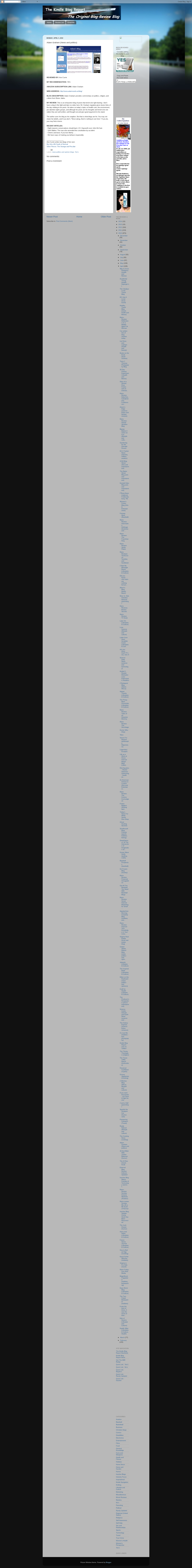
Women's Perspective (120, 1544)
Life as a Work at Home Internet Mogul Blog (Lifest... (123, 760)
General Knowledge (120, 1449)
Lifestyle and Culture (120, 1488)
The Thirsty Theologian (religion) (124, 1053)
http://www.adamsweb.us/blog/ (71, 91)
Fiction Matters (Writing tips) (123, 806)
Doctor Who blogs (124, 731)
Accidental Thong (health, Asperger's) (124, 282)
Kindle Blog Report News (120, 1356)
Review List (59, 22)
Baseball (119, 1422)
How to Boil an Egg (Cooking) (124, 1252)
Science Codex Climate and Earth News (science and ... (124, 1014)
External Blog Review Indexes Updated (123, 1171)
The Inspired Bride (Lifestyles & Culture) (124, 971)
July (121, 257)
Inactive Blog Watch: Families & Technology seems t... (124, 1182)
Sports (118, 1530)
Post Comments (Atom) (64, 221)
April (122, 266)
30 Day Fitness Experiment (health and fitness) (124, 374)
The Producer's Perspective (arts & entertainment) (124, 1001)
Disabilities (119, 1435)
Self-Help (119, 1523)
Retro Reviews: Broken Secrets (124, 608)
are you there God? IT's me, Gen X (124, 652)
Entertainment (121, 1440)
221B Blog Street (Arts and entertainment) (124, 464)
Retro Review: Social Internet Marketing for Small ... (124, 903)
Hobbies (119, 1462)
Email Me (71, 22)
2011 (120, 230)
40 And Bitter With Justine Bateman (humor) (124, 1154)
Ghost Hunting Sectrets (123, 824)
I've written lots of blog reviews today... (123, 334)
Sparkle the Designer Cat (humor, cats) (124, 1113)
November (124, 240)
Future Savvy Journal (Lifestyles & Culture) (124, 1243)
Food (118, 1446)
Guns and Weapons (119, 1454)
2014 (120, 221)
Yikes (121, 735)
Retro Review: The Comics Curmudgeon (124, 796)
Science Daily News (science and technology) (124, 663)
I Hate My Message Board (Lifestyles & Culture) (124, 569)
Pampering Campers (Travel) (124, 1121)
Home (49, 22)
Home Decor (120, 1464)
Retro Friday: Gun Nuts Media (124, 1271)
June (122, 260)
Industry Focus (121, 1477)
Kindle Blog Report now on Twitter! (124, 1045)
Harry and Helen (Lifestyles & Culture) (124, 1234)
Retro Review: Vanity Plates (123, 546)
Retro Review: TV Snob (124, 616)
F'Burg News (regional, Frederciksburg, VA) (124, 495)
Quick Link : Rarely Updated (121, 1375)
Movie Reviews (121, 1497)
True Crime (120, 1538)
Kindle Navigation (122, 1482)
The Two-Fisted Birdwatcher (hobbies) (124, 1300)
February (123, 1340)
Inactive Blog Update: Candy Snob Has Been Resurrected (124, 1217)
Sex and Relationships (120, 1526)
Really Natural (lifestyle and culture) (123, 1129)
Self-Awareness (121, 1520)
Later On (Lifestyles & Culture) (124, 622)
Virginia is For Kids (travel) (123, 1264)
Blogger (108, 1562)
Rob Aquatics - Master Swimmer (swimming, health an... (124, 772)
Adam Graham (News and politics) (124, 1145)
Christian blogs (121, 1430)
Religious (119, 1518)
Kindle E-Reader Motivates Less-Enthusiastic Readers (124, 676)
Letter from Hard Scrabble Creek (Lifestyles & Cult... (124, 642)
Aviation (119, 1419)
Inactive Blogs (121, 1474)
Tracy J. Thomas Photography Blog (124, 364)
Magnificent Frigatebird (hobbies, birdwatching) (124, 1280)
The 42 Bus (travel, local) (124, 1162)
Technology (120, 1533)
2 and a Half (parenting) (124, 1104)
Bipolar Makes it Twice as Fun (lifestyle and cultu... (124, 434)
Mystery (119, 1500)
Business (119, 1427)
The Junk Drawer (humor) (123, 1227)
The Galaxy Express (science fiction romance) (124, 1026)
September (124, 250)
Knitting (118, 1485)
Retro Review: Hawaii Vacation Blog (123, 422)
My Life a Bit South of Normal (57, 144)
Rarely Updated (121, 1510)
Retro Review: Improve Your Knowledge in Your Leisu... (124, 928)
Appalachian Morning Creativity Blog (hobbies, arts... (124, 915)
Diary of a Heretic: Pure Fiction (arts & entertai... (124, 386)
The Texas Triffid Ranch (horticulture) (124, 1061)
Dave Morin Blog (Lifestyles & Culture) (124, 1290)
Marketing (119, 1492)
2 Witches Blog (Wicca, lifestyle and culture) (123, 1085)
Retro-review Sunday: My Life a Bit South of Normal (124, 1205)
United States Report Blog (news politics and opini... (123, 953)
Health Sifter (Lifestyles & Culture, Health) (124, 1331)
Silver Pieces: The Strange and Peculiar (61, 146)
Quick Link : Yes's (122, 1364)
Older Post (106, 216)
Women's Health (122, 1541)
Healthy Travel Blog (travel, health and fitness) (124, 310)
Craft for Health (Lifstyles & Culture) (124, 991)
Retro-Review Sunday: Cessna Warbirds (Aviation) (124, 1194)
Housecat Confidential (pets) (124, 1069)
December (124, 236)
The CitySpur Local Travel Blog (124, 291)
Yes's (77, 152)
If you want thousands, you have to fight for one (124, 1096)
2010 (120, 233)
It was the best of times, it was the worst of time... (123, 1311)
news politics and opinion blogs (63, 152)
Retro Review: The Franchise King (124, 537)
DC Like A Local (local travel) (123, 300)
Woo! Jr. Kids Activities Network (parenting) (124, 599)
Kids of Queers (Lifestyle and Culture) (124, 1321)
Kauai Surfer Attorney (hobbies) (124, 1258)
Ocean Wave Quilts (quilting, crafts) (124, 855)
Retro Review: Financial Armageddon (124, 879)
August (123, 254)
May (122, 263)
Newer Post (52, 216)
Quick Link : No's (122, 1367)
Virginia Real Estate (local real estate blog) (124, 940)
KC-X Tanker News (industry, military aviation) (124, 454)
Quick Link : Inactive (120, 1379)
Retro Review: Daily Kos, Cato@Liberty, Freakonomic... (124, 399)
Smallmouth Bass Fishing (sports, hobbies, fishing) (124, 833)
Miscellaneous (121, 1495)
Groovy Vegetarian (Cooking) (124, 1076)
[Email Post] (51, 150)
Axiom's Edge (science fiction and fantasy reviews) (124, 411)
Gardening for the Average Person (123, 445)
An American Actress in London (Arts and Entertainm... (124, 784)
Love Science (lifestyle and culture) (123, 631)
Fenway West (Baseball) (124, 515)
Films (118, 1443)
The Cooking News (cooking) (124, 1138)
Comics (118, 1432)
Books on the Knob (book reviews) (124, 355)
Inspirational (120, 1479)
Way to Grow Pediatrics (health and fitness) (124, 272)
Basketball (119, 1424)
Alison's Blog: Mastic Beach (123, 590)
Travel (118, 1535)
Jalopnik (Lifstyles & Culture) (124, 964)
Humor (118, 1471)
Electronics (120, 1438)
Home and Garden (119, 1468)
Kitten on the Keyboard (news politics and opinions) (124, 981)
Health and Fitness (120, 1458)
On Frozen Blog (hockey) (124, 870)
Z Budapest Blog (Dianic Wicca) (124, 685)
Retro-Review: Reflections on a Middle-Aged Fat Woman (124, 323)
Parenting (119, 1505)
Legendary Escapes (123, 750)
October (123, 245)
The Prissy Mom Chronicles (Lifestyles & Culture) (124, 703)
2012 (120, 227)
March (122, 1337)
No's (117, 1502)
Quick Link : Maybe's (120, 1370)
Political (118, 1508)
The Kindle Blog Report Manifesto (122, 1352)
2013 (120, 224)
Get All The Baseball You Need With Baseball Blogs (124, 890)
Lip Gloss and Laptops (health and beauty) (123, 345)
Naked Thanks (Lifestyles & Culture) (124, 694)
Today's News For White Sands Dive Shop (124, 815)
